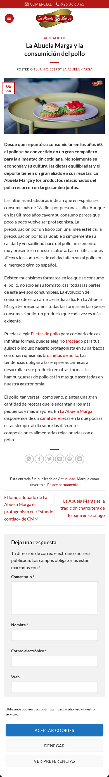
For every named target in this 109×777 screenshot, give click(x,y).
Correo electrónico (29, 650)
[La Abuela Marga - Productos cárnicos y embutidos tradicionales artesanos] (54, 18)
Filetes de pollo (45, 333)
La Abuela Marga (77, 69)
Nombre (19, 624)
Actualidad (54, 38)
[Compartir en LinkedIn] (79, 459)
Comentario (22, 576)
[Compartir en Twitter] (49, 459)
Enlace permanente (62, 484)
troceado (74, 340)
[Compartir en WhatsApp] (29, 459)
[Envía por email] (59, 459)
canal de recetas (55, 418)
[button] (9, 18)
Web (15, 676)
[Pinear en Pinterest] (69, 459)
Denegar (54, 745)
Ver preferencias (54, 761)
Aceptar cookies (54, 730)
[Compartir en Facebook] (39, 459)
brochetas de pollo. (61, 355)
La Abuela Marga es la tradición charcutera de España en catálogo (82, 508)
